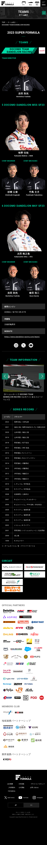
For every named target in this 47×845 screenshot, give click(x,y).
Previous (5, 376)
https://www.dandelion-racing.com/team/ (22, 337)
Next (42, 376)
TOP (3, 22)
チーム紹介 (12, 22)
